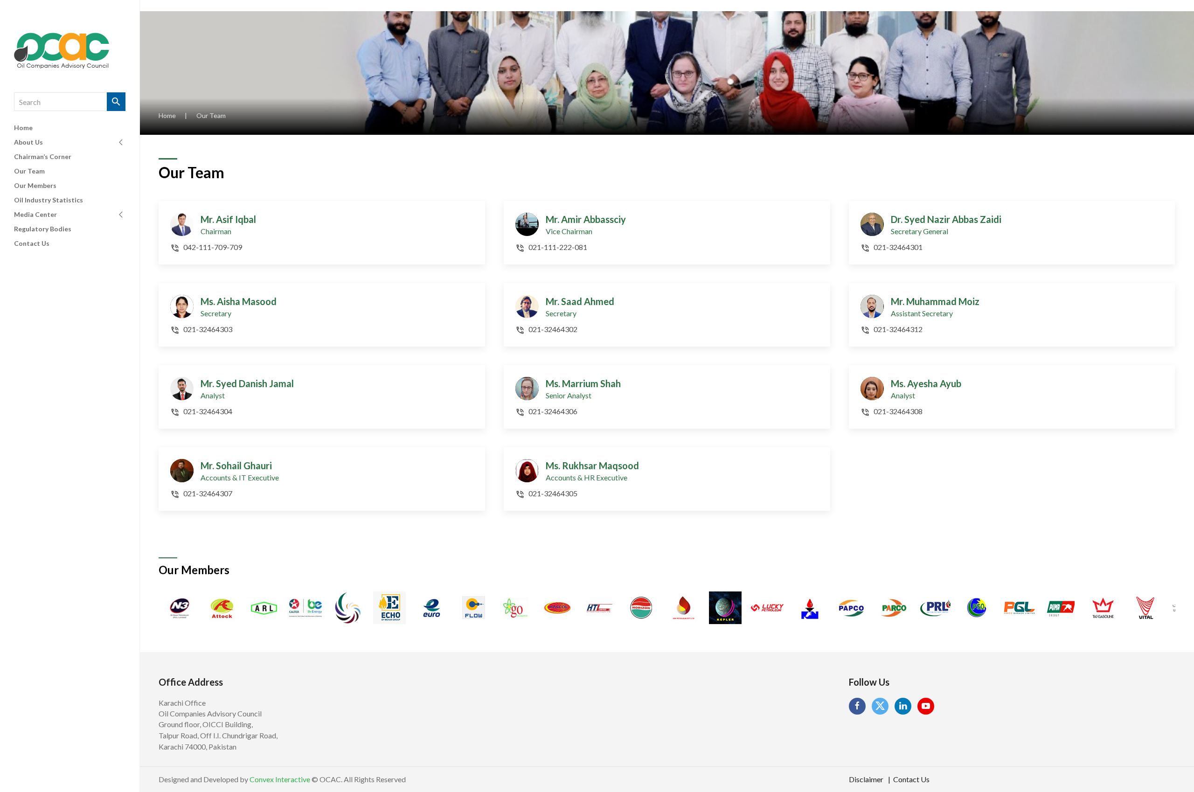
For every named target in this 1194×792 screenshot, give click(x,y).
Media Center (35, 214)
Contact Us (31, 243)
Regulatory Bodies (42, 229)
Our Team (29, 171)
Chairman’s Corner (42, 156)
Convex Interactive (280, 779)
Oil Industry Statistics (48, 200)
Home (23, 128)
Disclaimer (866, 779)
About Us (28, 142)
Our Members (35, 185)
